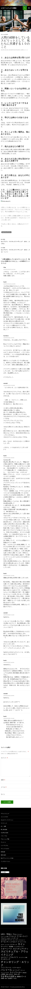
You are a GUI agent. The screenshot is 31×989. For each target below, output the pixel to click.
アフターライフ (22, 936)
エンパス (15, 940)
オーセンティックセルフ (9, 942)
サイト (3, 794)
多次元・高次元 (13, 974)
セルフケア (4, 957)
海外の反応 (3, 855)
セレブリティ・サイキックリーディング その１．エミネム (15, 241)
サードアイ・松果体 (7, 946)
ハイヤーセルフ (16, 967)
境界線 (7, 974)
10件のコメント (24, 50)
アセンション (17, 934)
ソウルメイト (13, 957)
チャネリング (5, 959)
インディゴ (14, 938)
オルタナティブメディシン (7, 820)
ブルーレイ (22, 970)
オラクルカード (21, 940)
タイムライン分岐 (23, 957)
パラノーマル (4, 836)
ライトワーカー (16, 972)
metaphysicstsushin (14, 50)
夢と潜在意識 (4, 829)
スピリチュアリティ (6, 232)
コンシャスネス (4, 34)
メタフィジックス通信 (8, 8)
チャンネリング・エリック (15, 963)
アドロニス (12, 936)
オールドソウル (22, 942)
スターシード (6, 949)
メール (4, 787)
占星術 (3, 974)
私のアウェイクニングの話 (7, 858)
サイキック (13, 944)
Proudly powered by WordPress (17, 987)
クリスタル (7, 944)
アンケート (3, 842)
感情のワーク (21, 976)
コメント (4, 757)
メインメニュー (29, 8)
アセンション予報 (5, 839)
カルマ (2, 944)
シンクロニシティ (19, 946)
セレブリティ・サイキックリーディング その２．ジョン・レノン (15, 249)
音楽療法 (10, 978)
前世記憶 (3, 851)
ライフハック (4, 823)
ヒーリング (16, 970)
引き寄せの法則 (4, 832)
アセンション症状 (4, 936)
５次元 (15, 978)
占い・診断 (3, 826)
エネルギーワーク (6, 940)
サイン (21, 944)
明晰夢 (2, 978)
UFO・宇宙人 (6, 934)
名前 (3, 780)
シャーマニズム (4, 845)
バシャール (6, 970)
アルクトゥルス (6, 938)
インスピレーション (5, 861)
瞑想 (6, 978)
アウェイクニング (5, 813)
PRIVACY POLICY (5, 987)
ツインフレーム (6, 967)
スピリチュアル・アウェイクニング (14, 953)
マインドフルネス (5, 848)
